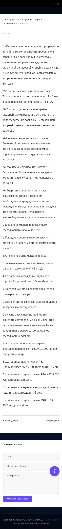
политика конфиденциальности (31, 523)
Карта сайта (52, 519)
